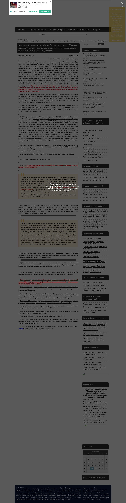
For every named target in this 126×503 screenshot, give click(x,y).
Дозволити (45, 11)
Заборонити (33, 11)
